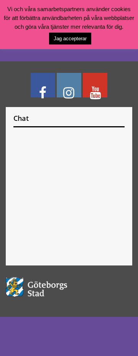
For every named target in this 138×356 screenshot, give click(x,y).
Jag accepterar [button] (70, 38)
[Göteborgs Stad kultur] (69, 287)
